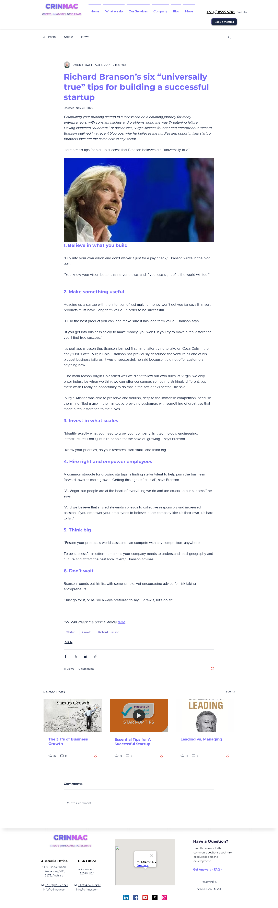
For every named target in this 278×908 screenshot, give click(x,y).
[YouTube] (145, 897)
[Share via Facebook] (66, 656)
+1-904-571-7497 (89, 885)
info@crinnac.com (54, 889)
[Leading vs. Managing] (205, 715)
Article (68, 36)
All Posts (49, 36)
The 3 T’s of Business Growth (68, 741)
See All (230, 691)
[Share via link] (95, 656)
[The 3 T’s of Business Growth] (73, 715)
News (85, 36)
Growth (86, 632)
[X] (155, 897)
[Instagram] (164, 897)
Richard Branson (108, 632)
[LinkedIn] (126, 897)
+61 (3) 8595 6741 (56, 885)
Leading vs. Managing (201, 739)
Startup (70, 632)
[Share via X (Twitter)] (76, 656)
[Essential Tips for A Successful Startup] (139, 715)
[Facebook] (135, 897)
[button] (114, 9)
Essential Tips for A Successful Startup (133, 741)
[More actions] (211, 64)
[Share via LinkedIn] (86, 656)
